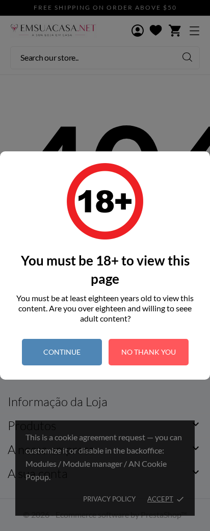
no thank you (148, 352)
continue (62, 352)
